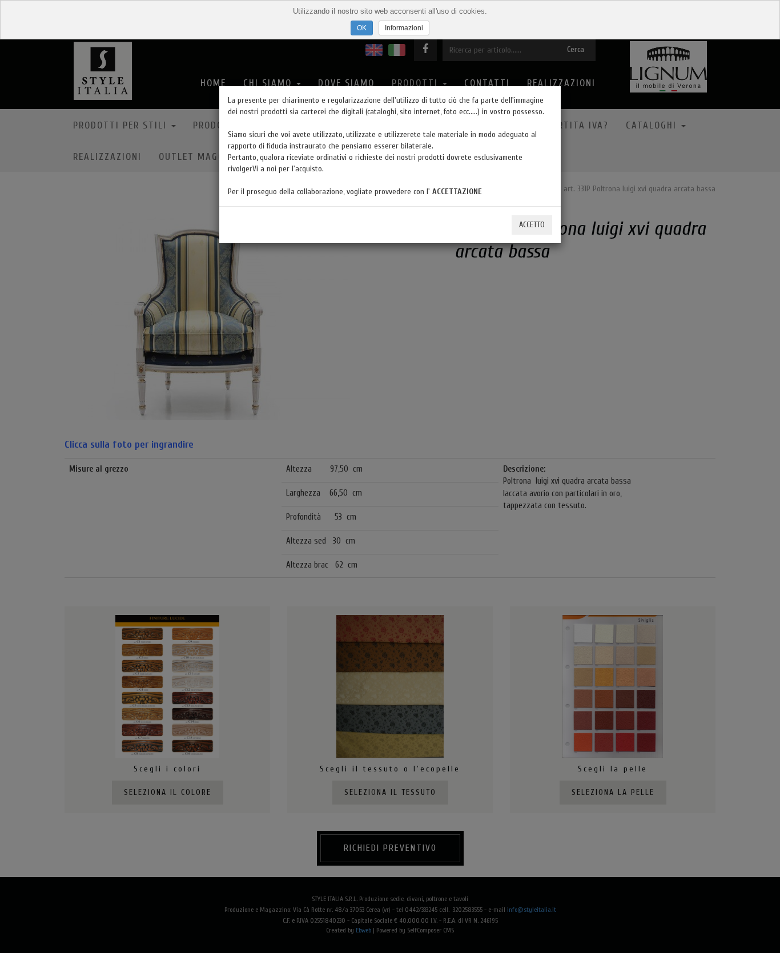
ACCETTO (532, 225)
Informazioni (404, 28)
